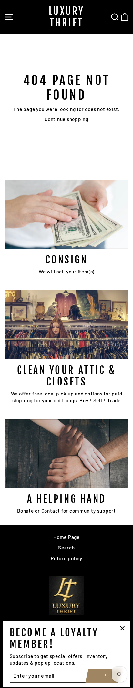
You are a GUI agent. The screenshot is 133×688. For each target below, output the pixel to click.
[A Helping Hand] (66, 453)
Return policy (66, 558)
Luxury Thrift (67, 17)
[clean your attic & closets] (66, 324)
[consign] (66, 214)
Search (66, 547)
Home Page (66, 537)
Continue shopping (66, 119)
